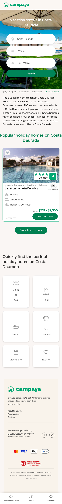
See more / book (45, 216)
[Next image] (54, 185)
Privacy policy (14, 414)
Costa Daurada (52, 91)
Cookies (11, 417)
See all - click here (31, 230)
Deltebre (43, 185)
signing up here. (14, 433)
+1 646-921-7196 (29, 398)
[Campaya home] (16, 5)
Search (31, 73)
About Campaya (15, 411)
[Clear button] (50, 39)
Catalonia (24, 91)
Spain (14, 91)
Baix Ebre (31, 185)
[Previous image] (8, 185)
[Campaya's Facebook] (44, 435)
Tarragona (37, 91)
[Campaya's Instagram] (51, 435)
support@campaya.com (20, 401)
